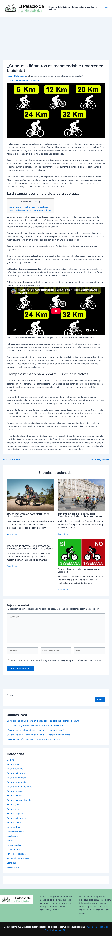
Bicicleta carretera (15, 769)
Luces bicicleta (13, 849)
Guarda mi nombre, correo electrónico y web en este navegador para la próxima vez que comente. (56, 660)
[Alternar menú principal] (106, 8)
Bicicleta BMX (13, 764)
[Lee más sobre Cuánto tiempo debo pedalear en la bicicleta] (81, 552)
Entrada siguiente (99, 460)
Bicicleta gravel (13, 804)
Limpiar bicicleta (14, 845)
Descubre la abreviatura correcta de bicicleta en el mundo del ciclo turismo (30, 547)
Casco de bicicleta (15, 831)
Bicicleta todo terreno (16, 818)
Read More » (13, 534)
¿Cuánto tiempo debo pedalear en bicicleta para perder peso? (35, 730)
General (10, 840)
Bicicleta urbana (14, 822)
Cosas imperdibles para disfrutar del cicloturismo (28, 515)
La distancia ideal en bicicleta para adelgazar (28, 207)
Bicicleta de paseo (15, 791)
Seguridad (11, 863)
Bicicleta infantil (14, 809)
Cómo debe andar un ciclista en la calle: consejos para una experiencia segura (43, 721)
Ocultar (36, 202)
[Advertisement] (56, 37)
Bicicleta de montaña (16, 782)
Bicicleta (10, 760)
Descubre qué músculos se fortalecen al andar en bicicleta (33, 739)
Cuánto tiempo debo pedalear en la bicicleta (79, 570)
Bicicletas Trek (13, 827)
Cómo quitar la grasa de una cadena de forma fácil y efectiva (35, 725)
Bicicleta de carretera (16, 778)
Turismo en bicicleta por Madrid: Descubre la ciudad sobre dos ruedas (80, 515)
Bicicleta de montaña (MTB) (19, 787)
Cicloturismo (13, 80)
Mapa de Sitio (60, 930)
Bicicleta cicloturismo (16, 773)
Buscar (10, 695)
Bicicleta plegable (15, 813)
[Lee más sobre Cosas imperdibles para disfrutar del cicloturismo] (30, 495)
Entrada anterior (11, 460)
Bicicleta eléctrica (14, 795)
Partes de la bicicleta (16, 854)
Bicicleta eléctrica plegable (19, 800)
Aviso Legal (92, 927)
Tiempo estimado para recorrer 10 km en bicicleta (30, 210)
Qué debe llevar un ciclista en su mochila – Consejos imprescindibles (38, 735)
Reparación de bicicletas (18, 858)
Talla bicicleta (13, 867)
